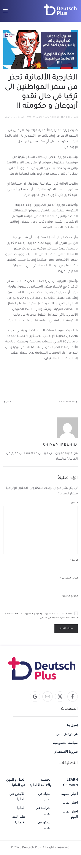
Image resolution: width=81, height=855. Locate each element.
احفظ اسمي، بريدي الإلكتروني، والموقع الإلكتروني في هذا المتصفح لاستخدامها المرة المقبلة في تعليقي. (41, 616)
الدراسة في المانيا (43, 810)
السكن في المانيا (44, 824)
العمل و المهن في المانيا (15, 782)
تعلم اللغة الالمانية (18, 819)
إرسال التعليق (66, 628)
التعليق (74, 503)
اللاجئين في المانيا (17, 796)
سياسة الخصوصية (65, 743)
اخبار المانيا (10, 117)
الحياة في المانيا (44, 796)
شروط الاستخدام (66, 752)
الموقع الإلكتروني (69, 596)
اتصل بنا (72, 725)
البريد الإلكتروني (69, 578)
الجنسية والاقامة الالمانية (40, 782)
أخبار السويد (69, 794)
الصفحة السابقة (67, 402)
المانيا (21, 808)
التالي (8, 402)
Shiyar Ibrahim (61, 117)
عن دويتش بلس (67, 734)
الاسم (74, 560)
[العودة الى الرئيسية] (60, 10)
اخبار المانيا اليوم (70, 814)
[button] (5, 10)
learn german (70, 782)
